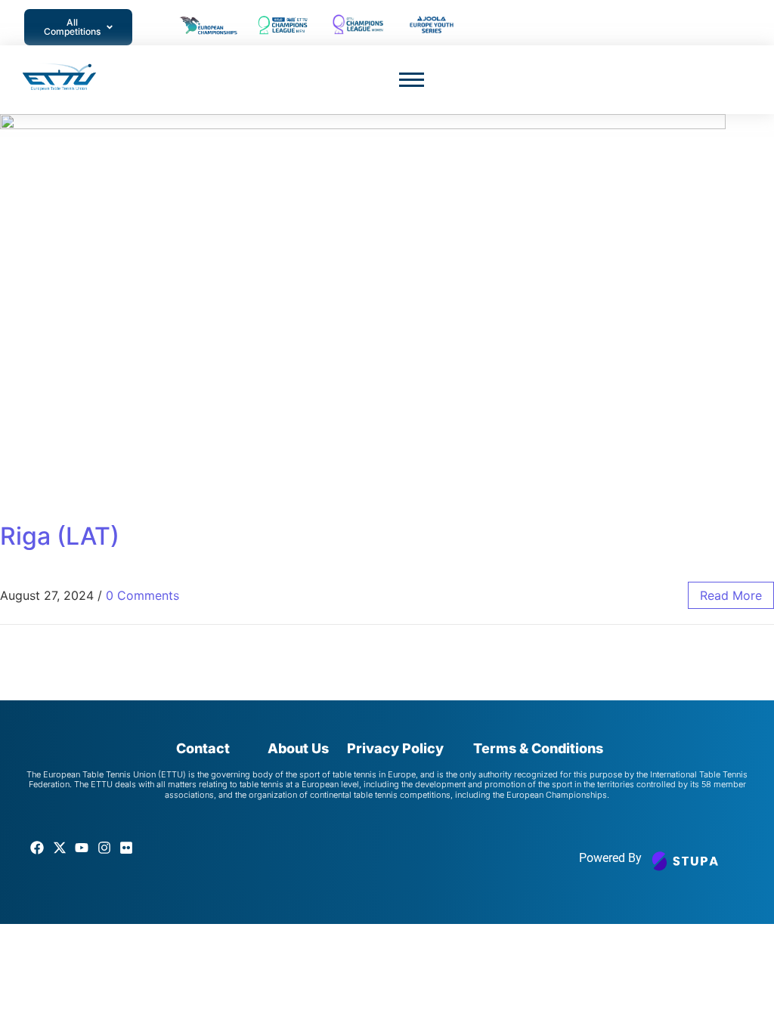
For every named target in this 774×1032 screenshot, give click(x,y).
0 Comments (142, 595)
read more (731, 595)
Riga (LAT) (59, 536)
